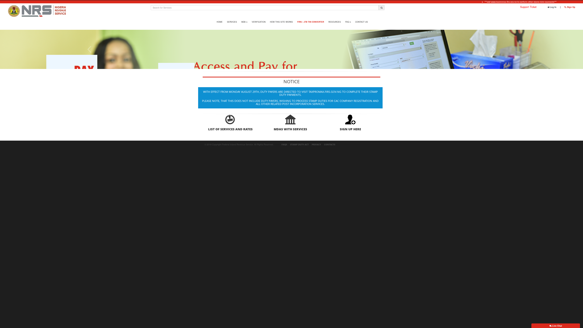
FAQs (284, 144)
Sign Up (570, 7)
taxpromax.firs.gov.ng (325, 92)
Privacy (316, 144)
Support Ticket (528, 7)
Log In (552, 7)
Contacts (329, 144)
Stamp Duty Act (299, 144)
